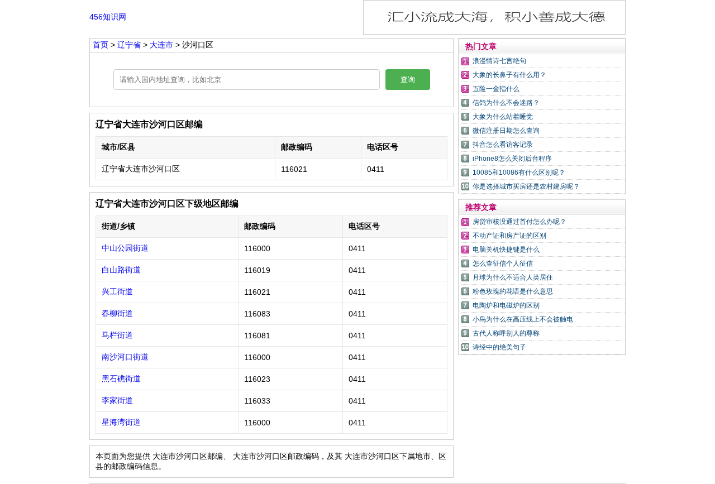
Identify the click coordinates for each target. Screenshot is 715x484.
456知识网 (107, 16)
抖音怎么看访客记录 (503, 144)
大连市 (162, 44)
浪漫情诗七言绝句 (499, 61)
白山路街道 (121, 269)
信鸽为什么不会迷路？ (506, 103)
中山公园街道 (125, 247)
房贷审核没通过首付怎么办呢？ (519, 222)
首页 (100, 44)
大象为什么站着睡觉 (503, 117)
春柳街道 (117, 313)
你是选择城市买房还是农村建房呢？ (526, 186)
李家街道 (117, 400)
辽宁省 (130, 44)
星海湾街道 (121, 422)
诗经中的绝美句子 (499, 347)
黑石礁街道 (121, 378)
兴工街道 (117, 291)
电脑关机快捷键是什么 (506, 249)
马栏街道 (117, 334)
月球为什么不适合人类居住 (513, 277)
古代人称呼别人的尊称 (506, 333)
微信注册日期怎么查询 (506, 131)
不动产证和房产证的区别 (509, 235)
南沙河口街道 (125, 356)
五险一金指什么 (496, 89)
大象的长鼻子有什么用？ (509, 75)
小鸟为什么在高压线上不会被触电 (523, 319)
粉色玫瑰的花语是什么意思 (513, 291)
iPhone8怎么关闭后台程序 (512, 158)
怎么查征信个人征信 (503, 263)
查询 (408, 79)
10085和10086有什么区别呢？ (519, 172)
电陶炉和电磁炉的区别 (506, 305)
